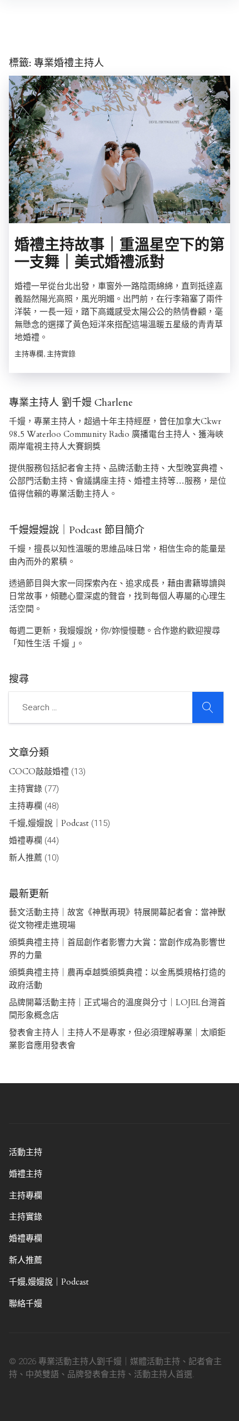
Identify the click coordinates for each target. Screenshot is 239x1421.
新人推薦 (25, 857)
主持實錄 (25, 788)
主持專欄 (25, 806)
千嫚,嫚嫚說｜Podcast (49, 823)
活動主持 (25, 1152)
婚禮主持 (25, 1173)
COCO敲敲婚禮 (39, 771)
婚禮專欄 (25, 840)
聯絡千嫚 (25, 1303)
